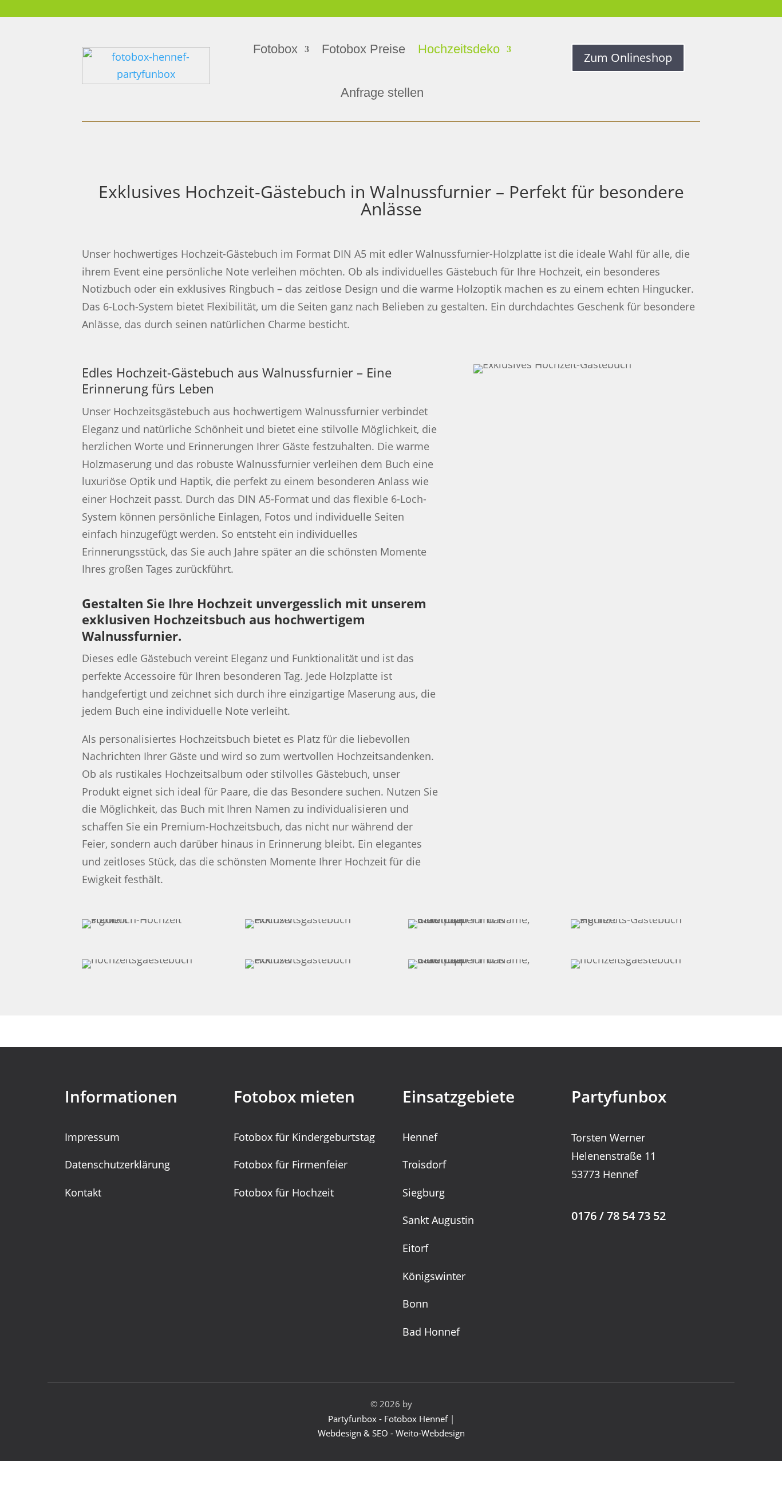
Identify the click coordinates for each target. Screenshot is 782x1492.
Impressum (92, 1137)
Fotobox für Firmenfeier (290, 1164)
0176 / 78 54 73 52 (618, 1215)
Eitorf (415, 1248)
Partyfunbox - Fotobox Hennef (388, 1418)
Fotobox (275, 49)
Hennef (419, 1137)
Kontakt (83, 1192)
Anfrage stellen (382, 92)
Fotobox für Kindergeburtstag (304, 1137)
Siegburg (423, 1192)
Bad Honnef (431, 1332)
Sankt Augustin (438, 1220)
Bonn (415, 1303)
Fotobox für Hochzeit (284, 1192)
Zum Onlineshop (628, 57)
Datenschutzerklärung (117, 1164)
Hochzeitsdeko (459, 49)
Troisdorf (424, 1164)
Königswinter (433, 1276)
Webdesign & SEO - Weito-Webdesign (391, 1433)
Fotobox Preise (363, 49)
